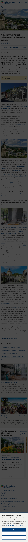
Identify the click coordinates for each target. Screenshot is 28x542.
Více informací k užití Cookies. (14, 525)
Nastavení (14, 538)
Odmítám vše (14, 534)
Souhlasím (14, 530)
